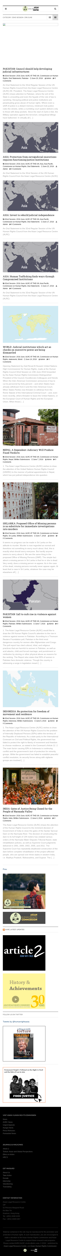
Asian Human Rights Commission (44, 1246)
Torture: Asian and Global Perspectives (18, 1152)
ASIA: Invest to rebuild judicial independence (28, 215)
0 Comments (16, 169)
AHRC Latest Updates (14, 930)
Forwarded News (9, 1133)
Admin (48, 78)
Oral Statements (15, 78)
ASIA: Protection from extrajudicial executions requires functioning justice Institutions (29, 158)
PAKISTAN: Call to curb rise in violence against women (29, 616)
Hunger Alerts (8, 1128)
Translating (7, 1187)
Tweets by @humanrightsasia (16, 1021)
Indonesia (12, 721)
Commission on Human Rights (14, 166)
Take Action (7, 1175)
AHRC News (8, 1122)
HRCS (5, 1157)
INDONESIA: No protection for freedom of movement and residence (26, 713)
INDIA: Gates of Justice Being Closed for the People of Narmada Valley (27, 810)
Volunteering (8, 1184)
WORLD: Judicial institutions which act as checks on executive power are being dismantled (27, 349)
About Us (6, 1173)
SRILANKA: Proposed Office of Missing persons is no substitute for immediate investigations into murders (29, 526)
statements (13, 359)
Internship (6, 1181)
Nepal (11, 459)
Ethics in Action (8, 1154)
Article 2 (6, 1149)
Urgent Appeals (9, 1125)
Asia (41, 164)
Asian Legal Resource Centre (15, 1246)
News (5, 1119)
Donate (6, 1178)
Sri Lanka (12, 536)
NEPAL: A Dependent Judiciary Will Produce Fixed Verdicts (28, 451)
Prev (5, 869)
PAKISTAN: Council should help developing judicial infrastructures (27, 70)
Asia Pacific (48, 164)
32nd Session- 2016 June (15, 76)
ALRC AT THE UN (32, 76)
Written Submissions (22, 459)
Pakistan (25, 78)
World (20, 359)
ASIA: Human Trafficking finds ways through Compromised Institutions (28, 278)
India (10, 818)
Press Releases (9, 1131)
